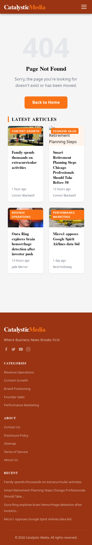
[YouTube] (21, 349)
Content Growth (16, 380)
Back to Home (46, 102)
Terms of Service (16, 452)
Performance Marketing (21, 405)
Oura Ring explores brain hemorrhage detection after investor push (23, 243)
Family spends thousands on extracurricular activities (24, 160)
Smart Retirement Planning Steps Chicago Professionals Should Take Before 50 (64, 167)
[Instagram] (28, 349)
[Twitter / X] (13, 349)
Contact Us (12, 427)
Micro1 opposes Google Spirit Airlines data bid (66, 238)
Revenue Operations (19, 372)
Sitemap (10, 443)
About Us (11, 460)
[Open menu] (83, 7)
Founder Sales (14, 397)
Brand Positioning (17, 388)
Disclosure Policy (16, 435)
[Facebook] (6, 349)
